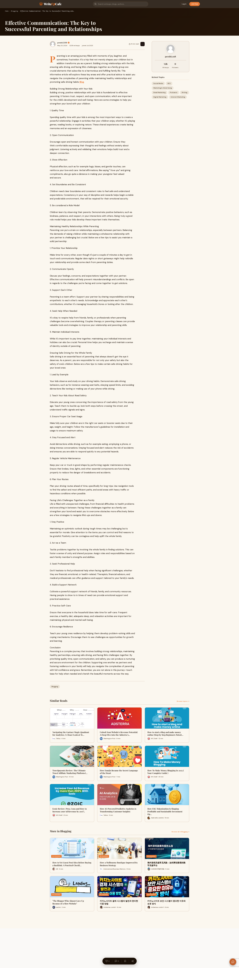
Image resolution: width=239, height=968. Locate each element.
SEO (169, 83)
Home (7, 11)
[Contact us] (232, 961)
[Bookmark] (125, 961)
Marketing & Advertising (162, 88)
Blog (82, 82)
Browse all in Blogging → (180, 832)
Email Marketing (159, 92)
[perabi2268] (53, 44)
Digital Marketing (159, 97)
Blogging (14, 11)
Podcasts (173, 92)
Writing (184, 92)
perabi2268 (62, 43)
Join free (194, 4)
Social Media (158, 83)
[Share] (132, 961)
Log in (184, 4)
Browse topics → (183, 701)
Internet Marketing (178, 97)
